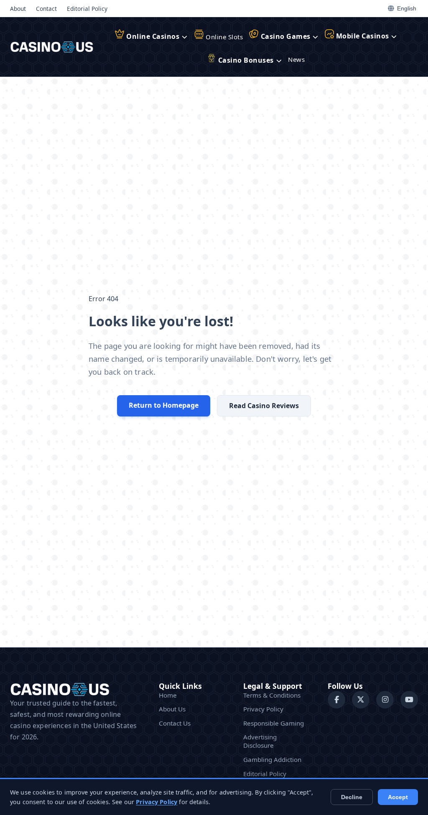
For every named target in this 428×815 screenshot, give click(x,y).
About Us (172, 709)
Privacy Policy (263, 709)
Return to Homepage (164, 405)
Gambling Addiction (272, 759)
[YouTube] (409, 699)
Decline (351, 797)
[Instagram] (385, 699)
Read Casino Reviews (264, 405)
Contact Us (175, 723)
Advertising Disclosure (260, 741)
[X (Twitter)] (360, 699)
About (18, 9)
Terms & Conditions (272, 695)
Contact (46, 9)
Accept (398, 797)
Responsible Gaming (273, 723)
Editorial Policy (87, 9)
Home (168, 695)
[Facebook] (336, 699)
